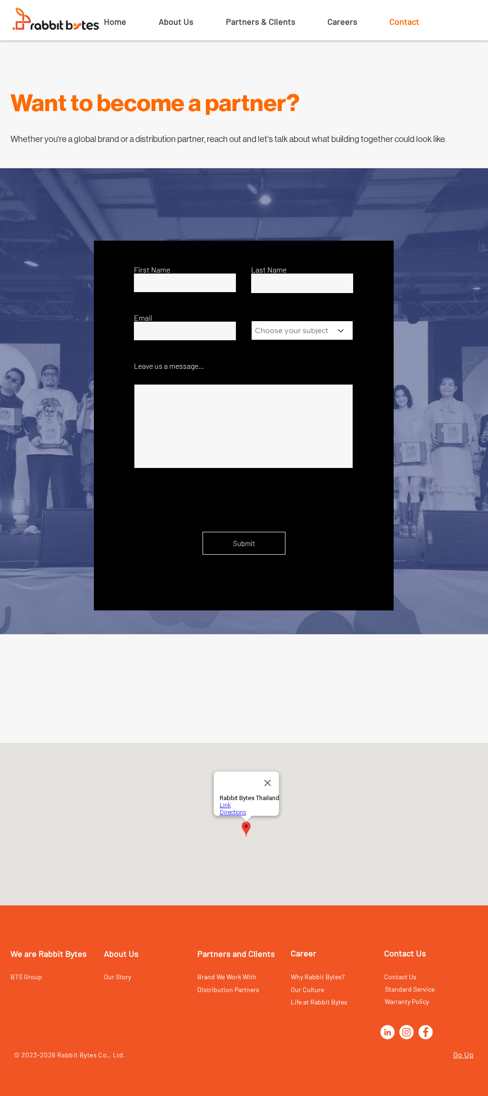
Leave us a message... (169, 366)
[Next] (426, 401)
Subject (263, 317)
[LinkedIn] (387, 1032)
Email (143, 318)
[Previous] (62, 401)
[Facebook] (425, 1032)
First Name (152, 270)
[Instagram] (406, 1032)
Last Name (268, 270)
